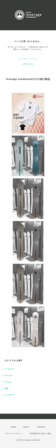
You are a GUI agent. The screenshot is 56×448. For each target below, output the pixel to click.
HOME (13, 427)
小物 (6, 388)
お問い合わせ (28, 64)
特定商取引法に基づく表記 (40, 433)
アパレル (7, 382)
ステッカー (8, 375)
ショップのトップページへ (28, 59)
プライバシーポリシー (14, 433)
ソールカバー (9, 369)
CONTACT (41, 427)
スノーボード (9, 395)
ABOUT (26, 427)
